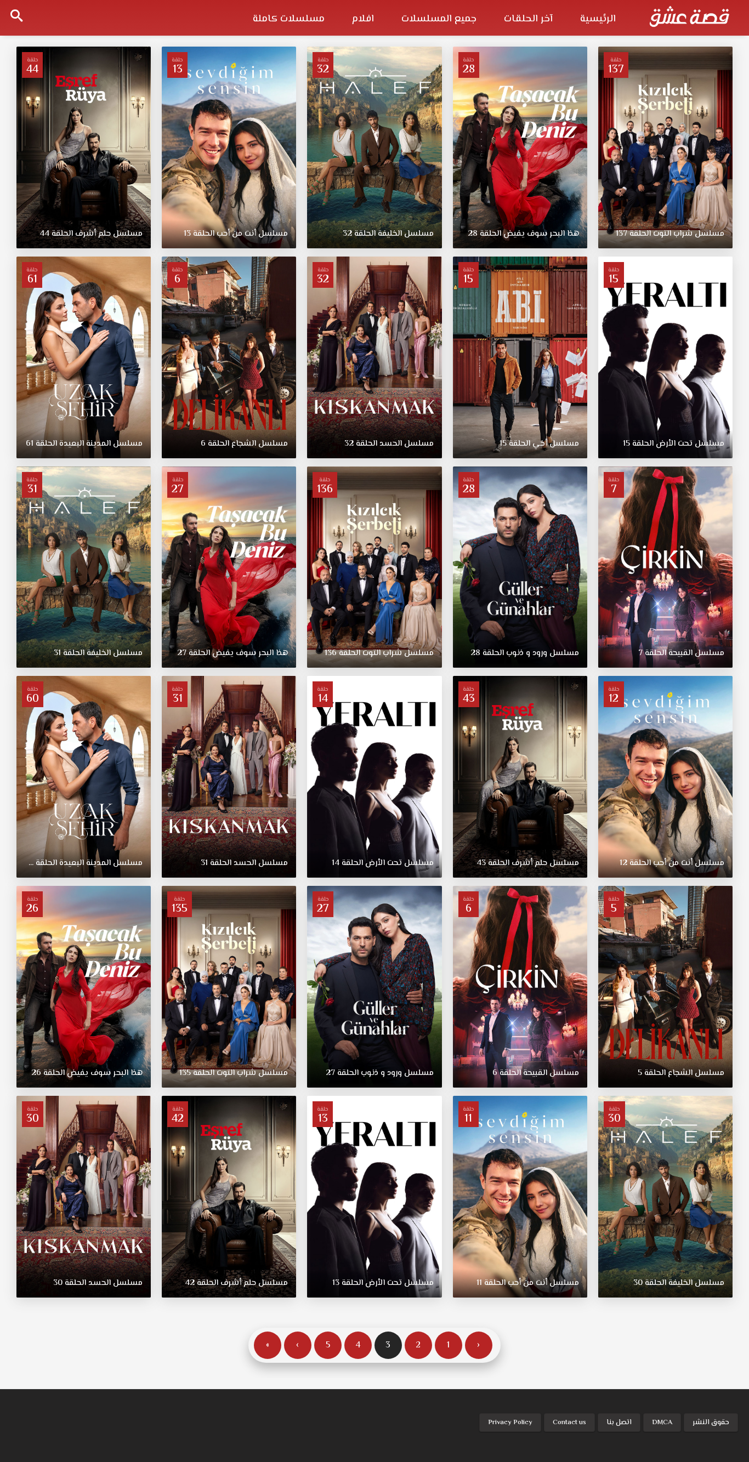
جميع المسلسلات (438, 19)
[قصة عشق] (689, 16)
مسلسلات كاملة (289, 19)
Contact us (569, 1422)
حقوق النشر (711, 1422)
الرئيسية (598, 19)
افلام (363, 19)
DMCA (662, 1422)
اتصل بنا (619, 1422)
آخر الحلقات (528, 19)
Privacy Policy (510, 1422)
